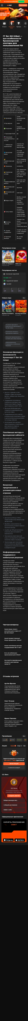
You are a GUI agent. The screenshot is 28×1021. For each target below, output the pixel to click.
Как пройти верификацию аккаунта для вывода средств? (13, 662)
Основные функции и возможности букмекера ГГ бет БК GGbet (13, 326)
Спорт (19, 745)
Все (24, 248)
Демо (8, 258)
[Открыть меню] (2, 5)
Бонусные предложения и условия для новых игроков (13, 337)
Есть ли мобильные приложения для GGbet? (12, 654)
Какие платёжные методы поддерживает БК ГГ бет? (13, 646)
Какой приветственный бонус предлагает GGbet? (12, 639)
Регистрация (23, 5)
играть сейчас (8, 254)
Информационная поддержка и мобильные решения (13, 344)
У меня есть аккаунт (14, 767)
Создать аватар (14, 795)
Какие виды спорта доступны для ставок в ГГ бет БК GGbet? (12, 631)
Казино (13, 745)
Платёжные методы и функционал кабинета (12, 332)
